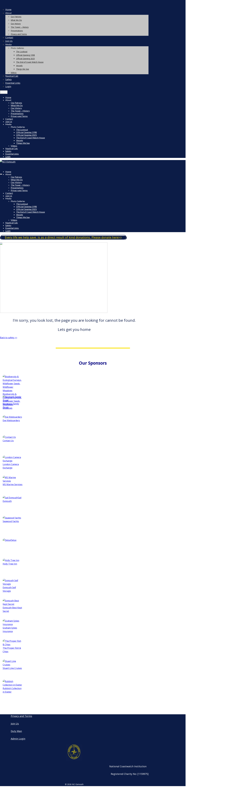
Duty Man (16, 731)
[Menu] (1, 174)
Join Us (15, 723)
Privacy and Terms (21, 716)
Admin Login (18, 738)
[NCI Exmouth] (74, 4)
